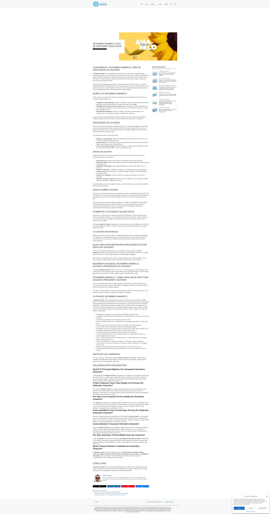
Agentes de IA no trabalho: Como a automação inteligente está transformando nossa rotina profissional (167, 102)
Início (141, 4)
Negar (250, 508)
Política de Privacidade (250, 511)
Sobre (160, 4)
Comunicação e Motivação (100, 48)
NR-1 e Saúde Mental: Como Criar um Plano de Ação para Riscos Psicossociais (168, 110)
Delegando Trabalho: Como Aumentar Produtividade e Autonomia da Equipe (111, 493)
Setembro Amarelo (116, 491)
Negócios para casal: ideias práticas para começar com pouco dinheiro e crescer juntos (167, 81)
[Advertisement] (135, 19)
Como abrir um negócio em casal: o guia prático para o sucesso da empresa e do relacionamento (167, 88)
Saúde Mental (108, 491)
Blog (147, 4)
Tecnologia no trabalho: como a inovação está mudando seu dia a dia (109, 494)
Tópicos (152, 4)
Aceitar (239, 508)
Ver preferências (262, 508)
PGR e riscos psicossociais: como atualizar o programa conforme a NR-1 (168, 95)
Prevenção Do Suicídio (99, 491)
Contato (166, 4)
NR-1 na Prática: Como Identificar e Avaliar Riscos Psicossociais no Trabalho (167, 74)
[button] (267, 496)
